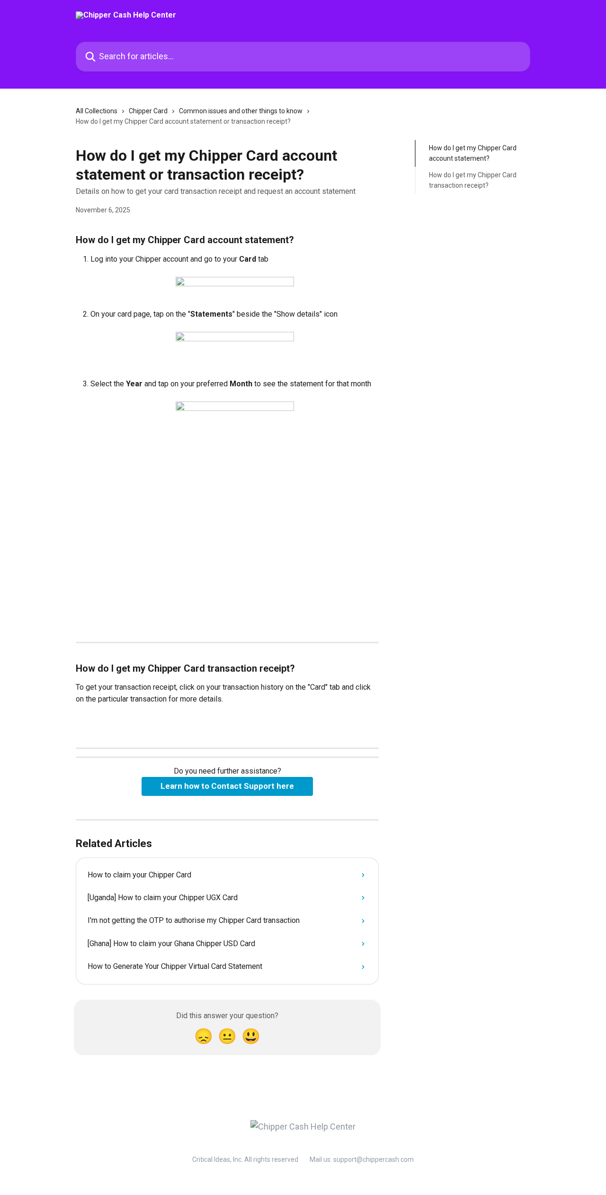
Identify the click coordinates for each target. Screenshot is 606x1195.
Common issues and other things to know (241, 111)
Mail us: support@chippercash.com (362, 1159)
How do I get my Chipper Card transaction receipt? (473, 180)
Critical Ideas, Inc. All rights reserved (245, 1159)
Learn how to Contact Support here (227, 786)
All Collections (96, 111)
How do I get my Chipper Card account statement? (473, 153)
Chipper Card (148, 111)
